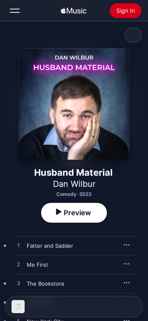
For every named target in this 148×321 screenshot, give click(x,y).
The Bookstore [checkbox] (46, 283)
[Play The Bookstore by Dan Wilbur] (18, 283)
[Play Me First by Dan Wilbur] (18, 264)
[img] (73, 10)
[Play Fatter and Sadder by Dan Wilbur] (18, 245)
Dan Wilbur (74, 184)
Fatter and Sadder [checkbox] (50, 245)
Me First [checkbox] (37, 264)
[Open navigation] (15, 11)
